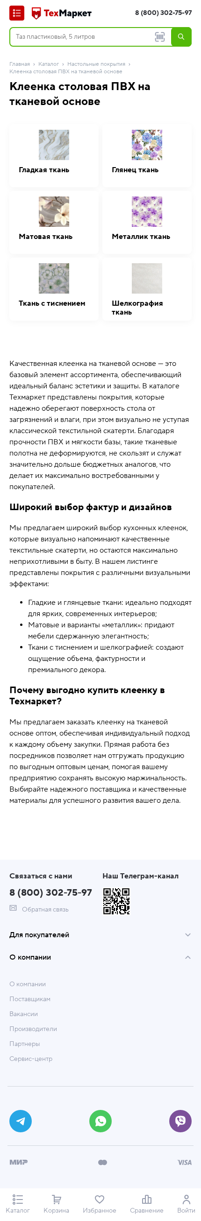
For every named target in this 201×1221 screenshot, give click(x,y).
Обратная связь (45, 909)
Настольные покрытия (96, 64)
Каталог (48, 64)
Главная (19, 64)
